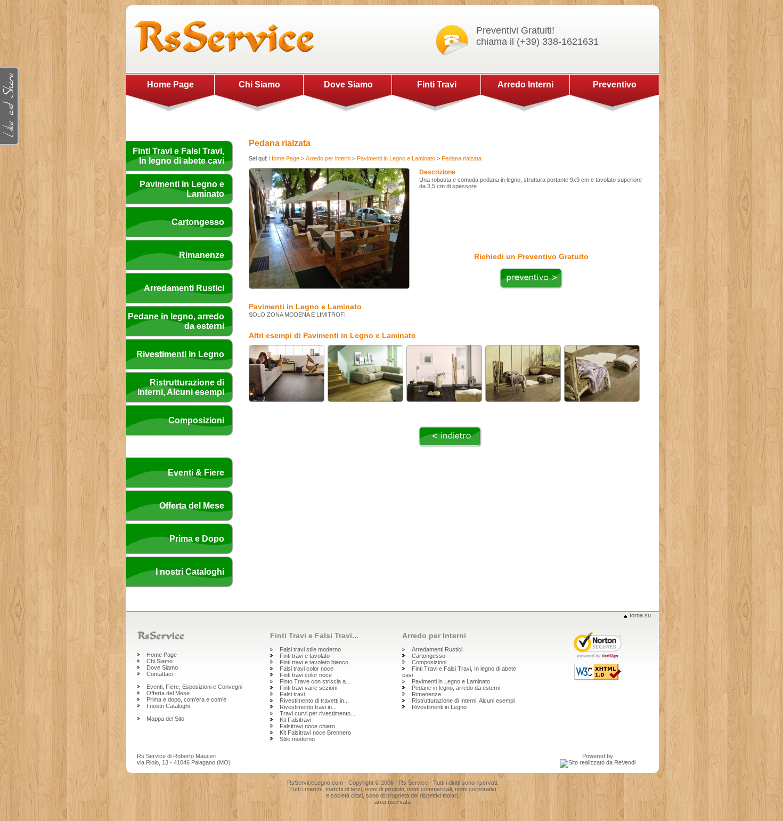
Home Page (170, 84)
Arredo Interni (525, 84)
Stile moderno (297, 739)
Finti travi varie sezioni (308, 688)
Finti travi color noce (306, 675)
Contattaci (159, 674)
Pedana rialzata (462, 158)
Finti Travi (436, 84)
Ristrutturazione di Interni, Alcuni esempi (180, 387)
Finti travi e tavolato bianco (314, 662)
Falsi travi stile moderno (310, 649)
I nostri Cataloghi (190, 571)
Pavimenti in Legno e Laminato (396, 158)
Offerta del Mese (191, 505)
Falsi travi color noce (306, 668)
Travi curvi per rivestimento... (317, 713)
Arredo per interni (328, 158)
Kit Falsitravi (295, 720)
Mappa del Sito (165, 718)
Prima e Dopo (196, 538)
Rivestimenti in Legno (180, 354)
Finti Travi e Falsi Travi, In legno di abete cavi (178, 156)
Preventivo (615, 84)
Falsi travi (292, 694)
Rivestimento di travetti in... (314, 700)
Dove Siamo (348, 84)
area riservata (392, 802)
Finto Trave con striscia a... (315, 681)
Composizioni (196, 420)
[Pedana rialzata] (329, 166)
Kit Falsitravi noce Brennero (315, 732)
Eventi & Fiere (196, 472)
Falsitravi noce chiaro (307, 726)
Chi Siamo (259, 84)
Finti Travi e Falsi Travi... (314, 635)
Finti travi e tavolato (305, 656)
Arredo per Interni (434, 635)
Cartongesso (198, 222)
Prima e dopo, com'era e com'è (186, 699)
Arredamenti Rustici (184, 288)
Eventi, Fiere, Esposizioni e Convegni (194, 686)
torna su (640, 615)
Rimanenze (201, 255)
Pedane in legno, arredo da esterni (456, 688)
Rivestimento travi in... (308, 707)
